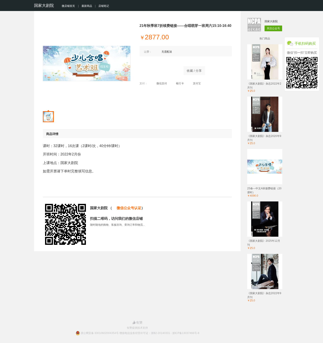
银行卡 (180, 83)
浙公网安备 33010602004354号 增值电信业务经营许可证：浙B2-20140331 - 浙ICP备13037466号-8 (140, 333)
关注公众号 (273, 28)
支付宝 (197, 83)
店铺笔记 (103, 5)
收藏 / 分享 (194, 70)
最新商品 (87, 5)
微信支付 (161, 83)
